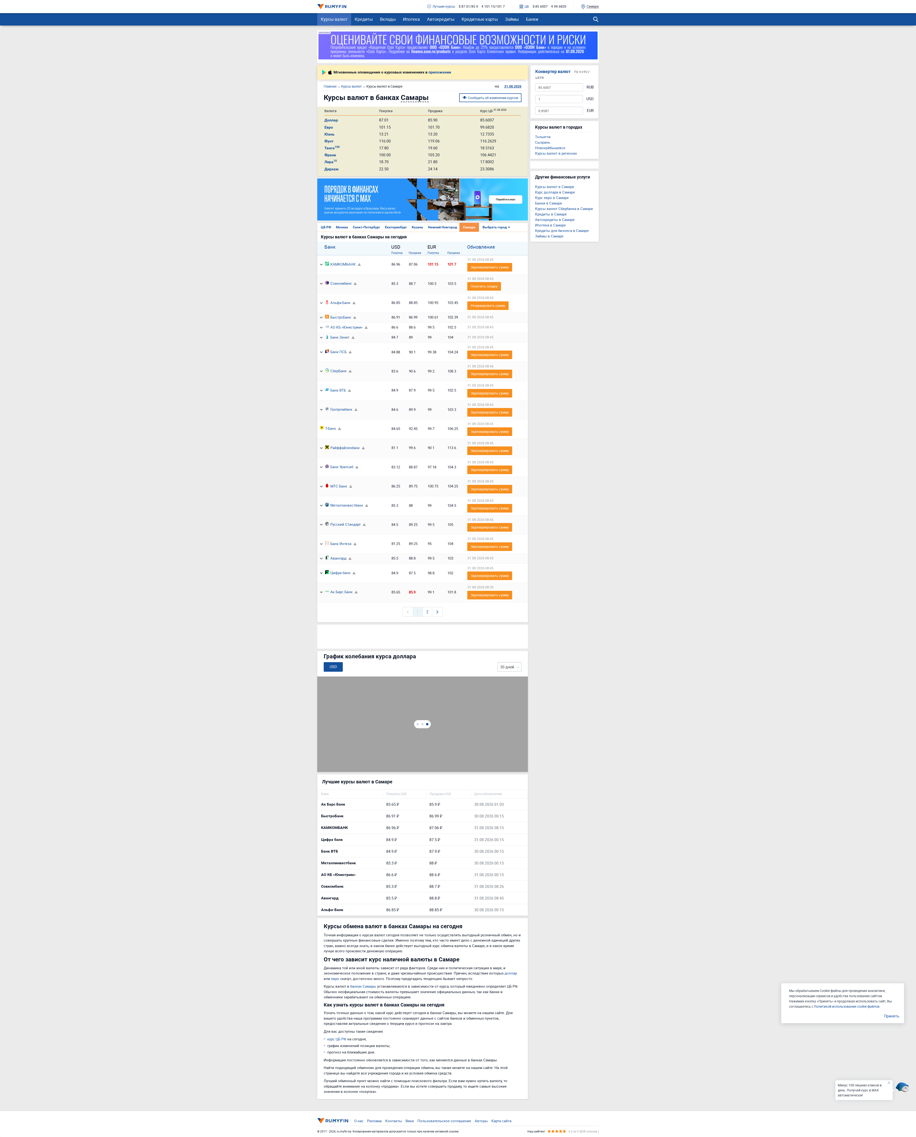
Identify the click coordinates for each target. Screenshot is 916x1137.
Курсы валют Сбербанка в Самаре (564, 208)
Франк (330, 155)
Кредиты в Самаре (551, 214)
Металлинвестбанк (346, 505)
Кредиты (364, 19)
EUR (590, 110)
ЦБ (527, 7)
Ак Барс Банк (341, 591)
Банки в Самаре (548, 203)
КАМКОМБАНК (343, 264)
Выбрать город (496, 227)
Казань (417, 227)
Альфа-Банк (340, 302)
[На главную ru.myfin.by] (332, 1120)
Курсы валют (334, 19)
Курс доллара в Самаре (555, 192)
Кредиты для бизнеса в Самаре (562, 230)
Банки (532, 19)
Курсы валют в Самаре (554, 186)
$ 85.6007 (540, 7)
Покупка (397, 252)
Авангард (338, 558)
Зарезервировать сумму (490, 267)
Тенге (332, 148)
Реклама (374, 1121)
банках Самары (363, 986)
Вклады (388, 19)
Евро (328, 127)
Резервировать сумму (488, 305)
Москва (342, 227)
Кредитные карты (480, 19)
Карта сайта (501, 1121)
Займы (512, 19)
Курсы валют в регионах (556, 153)
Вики (410, 1121)
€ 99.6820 (558, 7)
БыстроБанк (340, 317)
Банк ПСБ (338, 351)
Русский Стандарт (345, 524)
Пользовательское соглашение (444, 1121)
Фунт (328, 141)
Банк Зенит (339, 337)
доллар (511, 973)
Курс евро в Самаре (552, 197)
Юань (329, 134)
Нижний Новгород (442, 227)
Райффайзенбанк (345, 447)
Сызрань (542, 142)
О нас (359, 1121)
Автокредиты (440, 19)
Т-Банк (330, 428)
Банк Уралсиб (341, 466)
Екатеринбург (396, 227)
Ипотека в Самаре (550, 225)
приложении (439, 72)
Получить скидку (484, 286)
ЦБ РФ (326, 227)
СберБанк (338, 370)
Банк (330, 247)
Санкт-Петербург (366, 227)
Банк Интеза (340, 543)
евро (335, 978)
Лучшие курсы (443, 7)
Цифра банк (340, 572)
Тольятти (543, 137)
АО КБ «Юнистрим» (346, 327)
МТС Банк (338, 486)
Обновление (481, 247)
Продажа (415, 252)
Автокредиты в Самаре (555, 219)
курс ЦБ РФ (336, 1039)
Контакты (393, 1121)
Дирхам (331, 169)
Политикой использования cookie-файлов (847, 1006)
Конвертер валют (553, 71)
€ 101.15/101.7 (493, 7)
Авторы (481, 1121)
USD (590, 99)
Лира (330, 162)
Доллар (331, 120)
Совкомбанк (341, 283)
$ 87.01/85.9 (468, 7)
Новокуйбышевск (550, 148)
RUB (590, 87)
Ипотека (411, 19)
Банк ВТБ (338, 390)
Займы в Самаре (549, 236)
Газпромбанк (341, 409)
